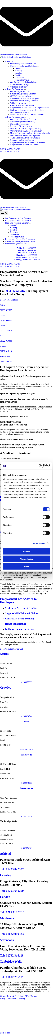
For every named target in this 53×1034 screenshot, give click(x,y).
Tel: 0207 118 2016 (12, 912)
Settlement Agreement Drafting (21, 608)
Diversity (21, 998)
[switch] (46, 517)
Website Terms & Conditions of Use (14, 996)
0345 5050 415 (15, 291)
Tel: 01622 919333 (12, 934)
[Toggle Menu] (38, 66)
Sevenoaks (3, 346)
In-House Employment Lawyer (21, 629)
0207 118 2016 (30, 253)
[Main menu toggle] (4, 213)
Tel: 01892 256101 (12, 977)
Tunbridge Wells (5, 356)
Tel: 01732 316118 (12, 955)
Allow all (26, 551)
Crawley (2, 315)
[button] (26, 149)
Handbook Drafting (15, 623)
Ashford (2, 305)
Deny (26, 566)
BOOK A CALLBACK (10, 151)
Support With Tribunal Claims (21, 613)
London (2, 325)
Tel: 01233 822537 (12, 869)
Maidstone (3, 336)
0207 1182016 (6, 330)
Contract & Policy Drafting (19, 618)
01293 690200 (30, 250)
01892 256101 (34, 260)
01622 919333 (31, 255)
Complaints (11, 998)
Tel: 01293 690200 (12, 890)
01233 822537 (30, 248)
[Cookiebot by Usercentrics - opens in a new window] (39, 466)
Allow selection (26, 559)
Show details (39, 543)
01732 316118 (31, 257)
